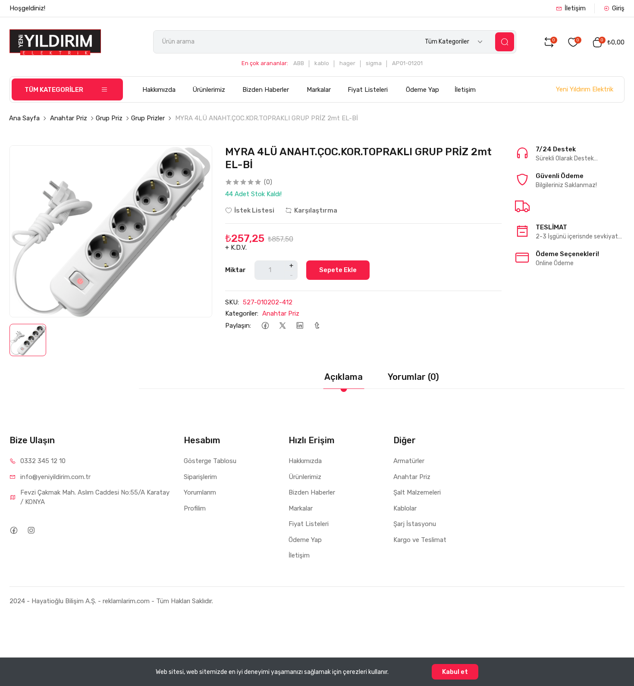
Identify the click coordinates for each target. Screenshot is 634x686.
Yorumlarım (200, 492)
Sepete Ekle (338, 270)
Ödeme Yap (422, 90)
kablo (321, 63)
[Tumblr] (316, 325)
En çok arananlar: (265, 63)
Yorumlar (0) (413, 377)
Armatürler (408, 461)
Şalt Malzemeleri (417, 492)
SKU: (232, 302)
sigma (374, 63)
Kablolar (405, 508)
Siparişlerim (200, 477)
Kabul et (455, 672)
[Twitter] (282, 325)
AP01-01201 (407, 63)
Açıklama (343, 377)
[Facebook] (265, 325)
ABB (298, 63)
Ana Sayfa (24, 118)
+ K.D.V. (236, 247)
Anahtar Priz (68, 118)
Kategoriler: (241, 313)
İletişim (575, 8)
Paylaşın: (238, 325)
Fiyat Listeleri (368, 90)
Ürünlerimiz (208, 90)
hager (347, 63)
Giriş (618, 8)
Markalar (319, 90)
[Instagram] (30, 530)
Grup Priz (109, 118)
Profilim (195, 508)
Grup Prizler (148, 118)
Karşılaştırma (315, 210)
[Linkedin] (299, 325)
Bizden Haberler (265, 90)
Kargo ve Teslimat (419, 540)
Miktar (235, 270)
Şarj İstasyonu (414, 524)
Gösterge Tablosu (210, 461)
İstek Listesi (254, 210)
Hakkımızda (159, 90)
